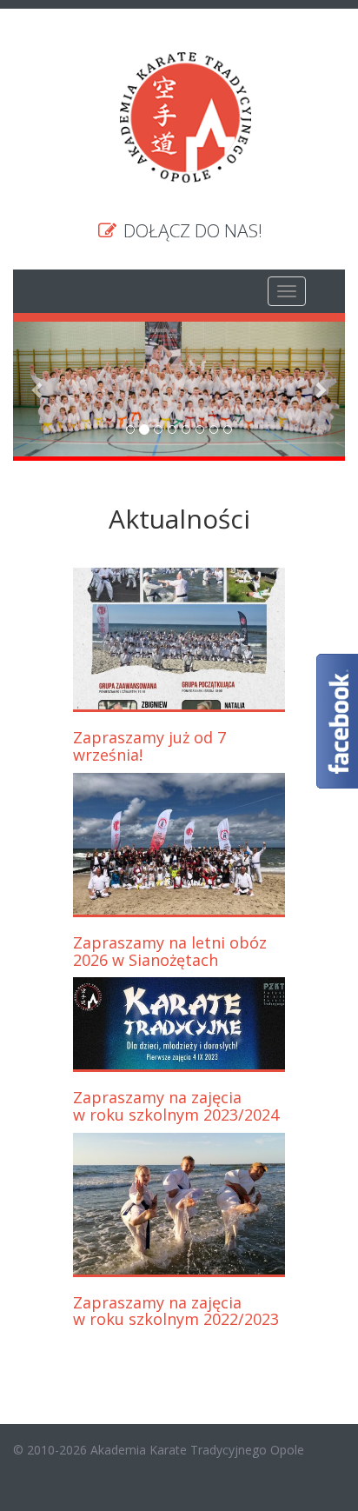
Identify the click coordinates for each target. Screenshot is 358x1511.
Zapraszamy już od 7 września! (149, 746)
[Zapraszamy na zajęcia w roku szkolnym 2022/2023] (179, 1204)
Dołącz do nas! (190, 230)
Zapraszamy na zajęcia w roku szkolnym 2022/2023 (176, 1311)
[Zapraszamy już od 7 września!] (179, 638)
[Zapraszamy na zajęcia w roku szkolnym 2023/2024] (179, 1023)
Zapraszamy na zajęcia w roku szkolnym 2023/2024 (176, 1106)
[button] (38, 389)
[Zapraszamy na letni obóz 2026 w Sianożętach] (179, 844)
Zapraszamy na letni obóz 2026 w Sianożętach (170, 951)
